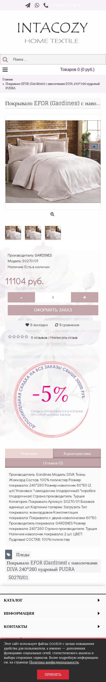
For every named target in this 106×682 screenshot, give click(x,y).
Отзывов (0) (53, 462)
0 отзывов (39, 337)
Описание (29, 453)
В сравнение (69, 324)
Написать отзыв (63, 337)
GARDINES (43, 255)
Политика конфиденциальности (54, 662)
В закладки (39, 324)
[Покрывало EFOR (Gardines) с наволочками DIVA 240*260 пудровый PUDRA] (53, 162)
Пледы (22, 554)
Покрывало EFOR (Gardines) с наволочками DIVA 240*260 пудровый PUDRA (52, 566)
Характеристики (77, 453)
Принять (53, 674)
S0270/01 (18, 577)
